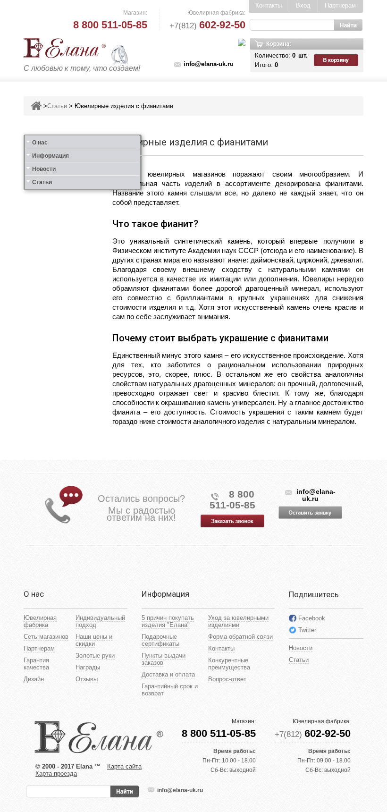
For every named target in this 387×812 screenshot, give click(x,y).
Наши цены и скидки (94, 640)
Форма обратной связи (240, 636)
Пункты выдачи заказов (163, 659)
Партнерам (340, 5)
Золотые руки (95, 655)
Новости (44, 169)
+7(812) (207, 25)
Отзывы (87, 679)
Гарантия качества (36, 664)
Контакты (268, 5)
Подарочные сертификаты (160, 640)
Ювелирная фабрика (40, 621)
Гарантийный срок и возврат (170, 690)
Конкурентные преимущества (229, 664)
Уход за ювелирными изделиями (238, 621)
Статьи (57, 106)
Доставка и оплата (168, 674)
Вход (303, 5)
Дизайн (34, 679)
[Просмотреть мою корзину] (337, 60)
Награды (88, 667)
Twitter (307, 630)
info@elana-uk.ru (209, 64)
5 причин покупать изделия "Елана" (168, 621)
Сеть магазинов (46, 636)
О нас (40, 142)
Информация (50, 155)
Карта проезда (56, 773)
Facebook (311, 618)
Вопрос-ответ (227, 679)
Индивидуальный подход (100, 621)
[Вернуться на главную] (36, 106)
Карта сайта (124, 766)
